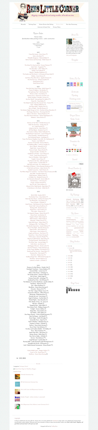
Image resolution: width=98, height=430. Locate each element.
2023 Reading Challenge (74, 103)
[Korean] (75, 151)
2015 (69, 269)
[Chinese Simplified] (80, 151)
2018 (69, 262)
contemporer (71, 219)
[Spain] (75, 149)
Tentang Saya (32, 24)
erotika (73, 221)
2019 (69, 260)
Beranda (23, 24)
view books (81, 110)
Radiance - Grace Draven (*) (38, 117)
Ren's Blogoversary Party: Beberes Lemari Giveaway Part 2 (35, 404)
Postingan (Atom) (24, 366)
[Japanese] (73, 151)
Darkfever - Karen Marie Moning (37, 354)
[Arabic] (78, 151)
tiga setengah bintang (73, 201)
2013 (69, 273)
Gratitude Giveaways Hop (27, 374)
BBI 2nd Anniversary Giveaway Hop (29, 382)
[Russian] (67, 151)
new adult (79, 226)
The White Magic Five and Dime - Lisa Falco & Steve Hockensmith (37, 171)
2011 (69, 278)
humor (77, 224)
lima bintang (70, 204)
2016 (69, 267)
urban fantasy (72, 235)
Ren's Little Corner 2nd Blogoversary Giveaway (32, 389)
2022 (69, 256)
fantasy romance (79, 221)
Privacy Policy (56, 27)
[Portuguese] (70, 151)
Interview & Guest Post (44, 27)
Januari (71, 248)
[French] (70, 149)
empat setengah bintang (73, 202)
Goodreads (55, 420)
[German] (73, 149)
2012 (69, 276)
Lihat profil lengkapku (71, 55)
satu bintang (79, 207)
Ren (75, 39)
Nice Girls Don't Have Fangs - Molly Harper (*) (38, 88)
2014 (69, 271)
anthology (68, 217)
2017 (69, 264)
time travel (76, 233)
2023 (69, 246)
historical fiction (73, 222)
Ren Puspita (73, 105)
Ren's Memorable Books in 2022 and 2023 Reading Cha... (75, 251)
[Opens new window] (17, 358)
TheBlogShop (54, 426)
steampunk (75, 231)
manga (81, 224)
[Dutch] (80, 149)
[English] (67, 149)
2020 (69, 258)
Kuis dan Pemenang (71, 24)
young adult (75, 237)
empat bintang (72, 199)
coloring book (79, 217)
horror (74, 224)
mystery (73, 226)
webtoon (81, 235)
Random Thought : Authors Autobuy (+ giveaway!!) (33, 397)
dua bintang (76, 205)
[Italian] (78, 149)
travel (82, 233)
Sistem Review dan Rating (46, 24)
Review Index (59, 24)
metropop (68, 226)
